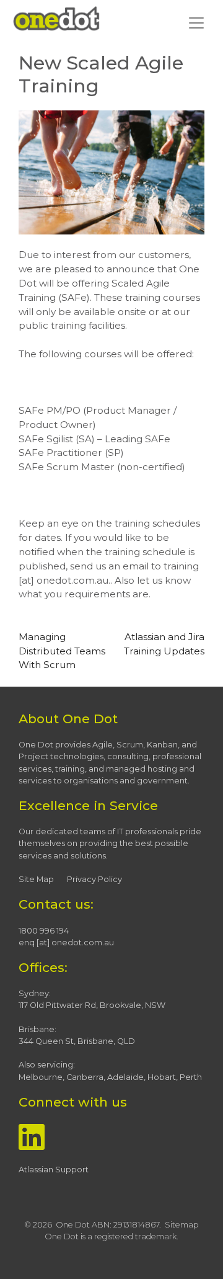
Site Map (36, 879)
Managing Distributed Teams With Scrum (62, 651)
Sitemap (182, 1224)
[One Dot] (56, 19)
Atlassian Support (54, 1169)
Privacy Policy (94, 879)
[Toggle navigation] (196, 23)
